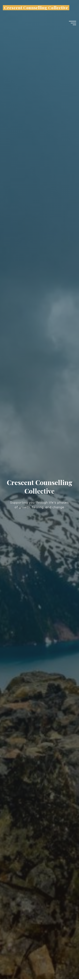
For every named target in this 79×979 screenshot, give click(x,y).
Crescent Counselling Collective (36, 7)
